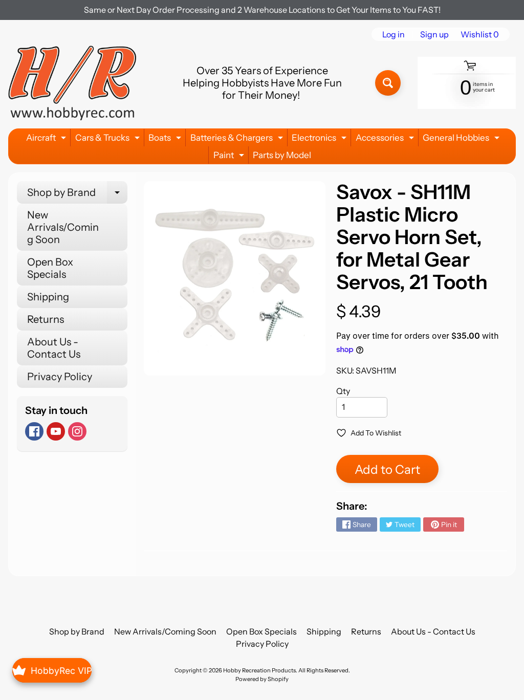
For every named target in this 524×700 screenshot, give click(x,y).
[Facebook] (34, 431)
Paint (230, 157)
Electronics (320, 139)
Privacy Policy (59, 376)
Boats (166, 139)
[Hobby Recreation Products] (72, 83)
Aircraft (47, 139)
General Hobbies (462, 139)
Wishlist (480, 34)
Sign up (434, 34)
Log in (393, 34)
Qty (343, 391)
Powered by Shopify (262, 679)
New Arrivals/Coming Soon (63, 227)
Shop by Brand (77, 195)
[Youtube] (56, 431)
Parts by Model (282, 155)
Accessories (386, 139)
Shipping (48, 297)
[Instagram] (77, 431)
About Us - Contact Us (53, 348)
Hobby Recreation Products (259, 670)
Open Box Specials (50, 268)
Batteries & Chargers (238, 139)
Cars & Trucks (108, 139)
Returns (45, 319)
